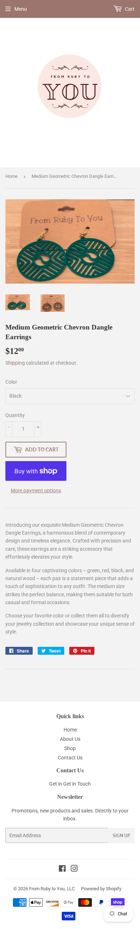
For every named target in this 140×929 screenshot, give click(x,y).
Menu (20, 9)
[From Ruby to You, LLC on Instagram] (74, 869)
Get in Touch (77, 784)
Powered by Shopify (101, 888)
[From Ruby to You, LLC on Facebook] (62, 869)
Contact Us (70, 757)
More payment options (36, 490)
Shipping (15, 363)
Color (11, 382)
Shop (70, 748)
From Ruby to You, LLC (52, 888)
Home (11, 176)
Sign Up (121, 835)
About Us (70, 739)
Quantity (15, 415)
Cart (129, 9)
